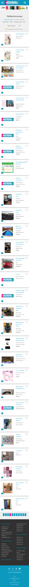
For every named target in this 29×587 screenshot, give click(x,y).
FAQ (14, 576)
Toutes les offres (8, 20)
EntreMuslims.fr (17, 572)
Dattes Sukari (20, 525)
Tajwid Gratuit (5, 552)
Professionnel (18, 22)
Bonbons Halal (5, 547)
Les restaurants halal (6, 532)
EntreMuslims (5, 524)
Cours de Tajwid (21, 554)
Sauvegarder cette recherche (15, 29)
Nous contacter (14, 584)
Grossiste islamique (22, 524)
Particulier (5, 22)
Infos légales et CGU (14, 578)
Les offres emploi (5, 537)
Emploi (14, 580)
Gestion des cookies (14, 582)
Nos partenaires (6, 541)
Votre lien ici (20, 527)
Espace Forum (5, 527)
